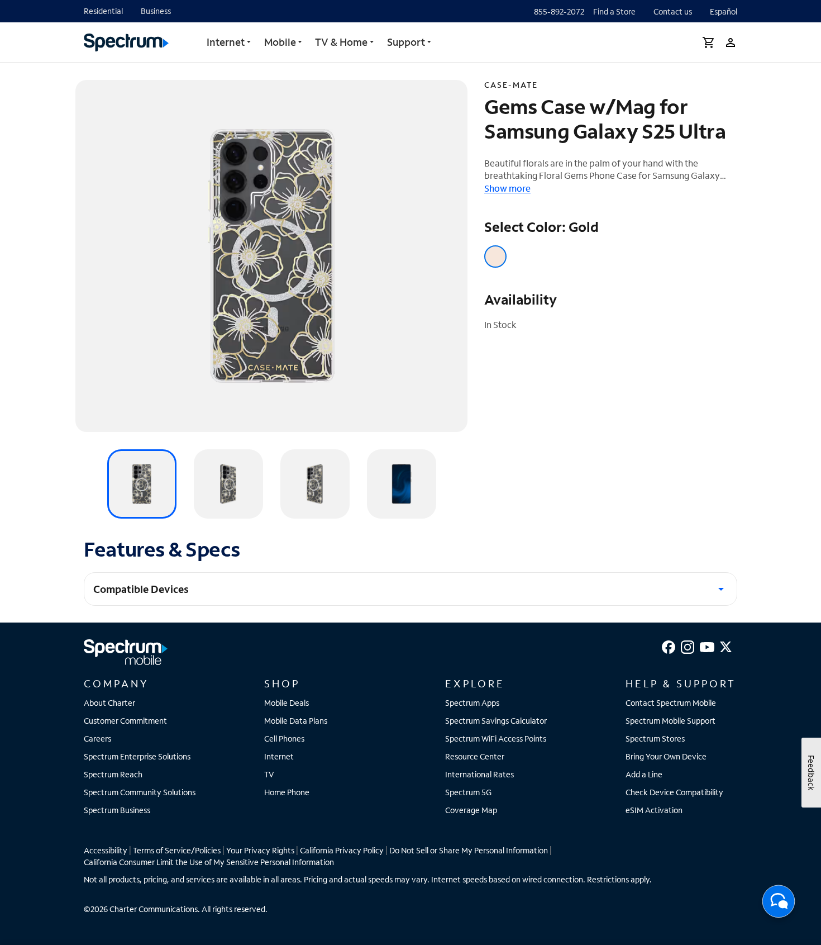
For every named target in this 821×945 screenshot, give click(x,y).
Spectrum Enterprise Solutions (137, 756)
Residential (103, 11)
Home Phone (286, 792)
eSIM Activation (654, 810)
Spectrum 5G (468, 792)
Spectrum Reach (113, 774)
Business (156, 11)
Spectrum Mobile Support (670, 720)
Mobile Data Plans (295, 720)
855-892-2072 (559, 11)
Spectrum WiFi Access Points (495, 738)
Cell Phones (284, 738)
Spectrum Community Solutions (139, 792)
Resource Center (474, 756)
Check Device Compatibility (674, 792)
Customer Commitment (125, 720)
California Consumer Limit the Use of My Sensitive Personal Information (209, 862)
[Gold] (495, 256)
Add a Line (644, 774)
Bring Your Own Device (666, 756)
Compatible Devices (141, 589)
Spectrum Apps (472, 702)
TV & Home (341, 42)
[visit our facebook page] (668, 646)
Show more (507, 188)
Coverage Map (471, 810)
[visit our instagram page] (687, 646)
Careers (97, 738)
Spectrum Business (117, 810)
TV (269, 774)
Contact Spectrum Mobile (671, 702)
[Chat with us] (778, 905)
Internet (226, 42)
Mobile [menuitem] (280, 42)
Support (406, 42)
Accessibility (105, 850)
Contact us (672, 11)
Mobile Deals (286, 702)
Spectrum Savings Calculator (496, 720)
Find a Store (614, 11)
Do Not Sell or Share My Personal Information (468, 850)
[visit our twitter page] (726, 646)
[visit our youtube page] (707, 646)
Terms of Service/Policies (177, 850)
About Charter (109, 702)
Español (723, 11)
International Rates (479, 774)
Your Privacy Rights (260, 850)
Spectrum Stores (655, 738)
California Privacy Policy (342, 850)
